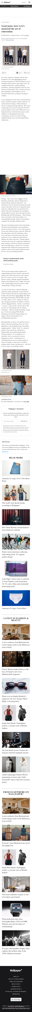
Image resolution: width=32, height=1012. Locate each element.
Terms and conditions (16, 981)
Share (5, 72)
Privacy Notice (21, 427)
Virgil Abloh (19, 296)
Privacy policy (16, 984)
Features (27, 35)
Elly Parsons (6, 35)
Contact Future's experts (16, 979)
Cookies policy (16, 986)
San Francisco (19, 79)
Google (9, 304)
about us (16, 976)
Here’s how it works (10, 39)
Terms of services (20, 425)
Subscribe (24, 2)
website (25, 401)
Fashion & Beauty (5, 22)
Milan (20, 199)
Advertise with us (16, 989)
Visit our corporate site (19, 1006)
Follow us (20, 72)
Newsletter (28, 72)
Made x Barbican (14, 6)
